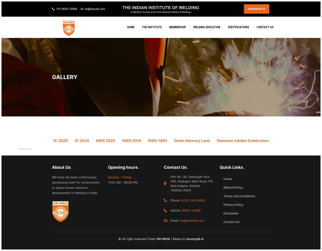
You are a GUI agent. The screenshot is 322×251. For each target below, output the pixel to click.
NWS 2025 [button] (105, 140)
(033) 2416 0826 (193, 200)
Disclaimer (230, 213)
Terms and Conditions (239, 196)
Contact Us (265, 27)
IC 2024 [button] (82, 140)
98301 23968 (191, 210)
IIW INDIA (163, 239)
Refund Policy (233, 187)
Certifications (238, 27)
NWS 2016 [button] (131, 140)
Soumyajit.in (195, 239)
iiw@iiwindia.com (192, 220)
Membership (177, 27)
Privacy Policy (233, 205)
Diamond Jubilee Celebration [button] (243, 140)
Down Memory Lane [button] (192, 140)
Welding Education (206, 27)
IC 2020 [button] (60, 140)
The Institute (152, 27)
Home (131, 27)
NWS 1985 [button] (157, 140)
